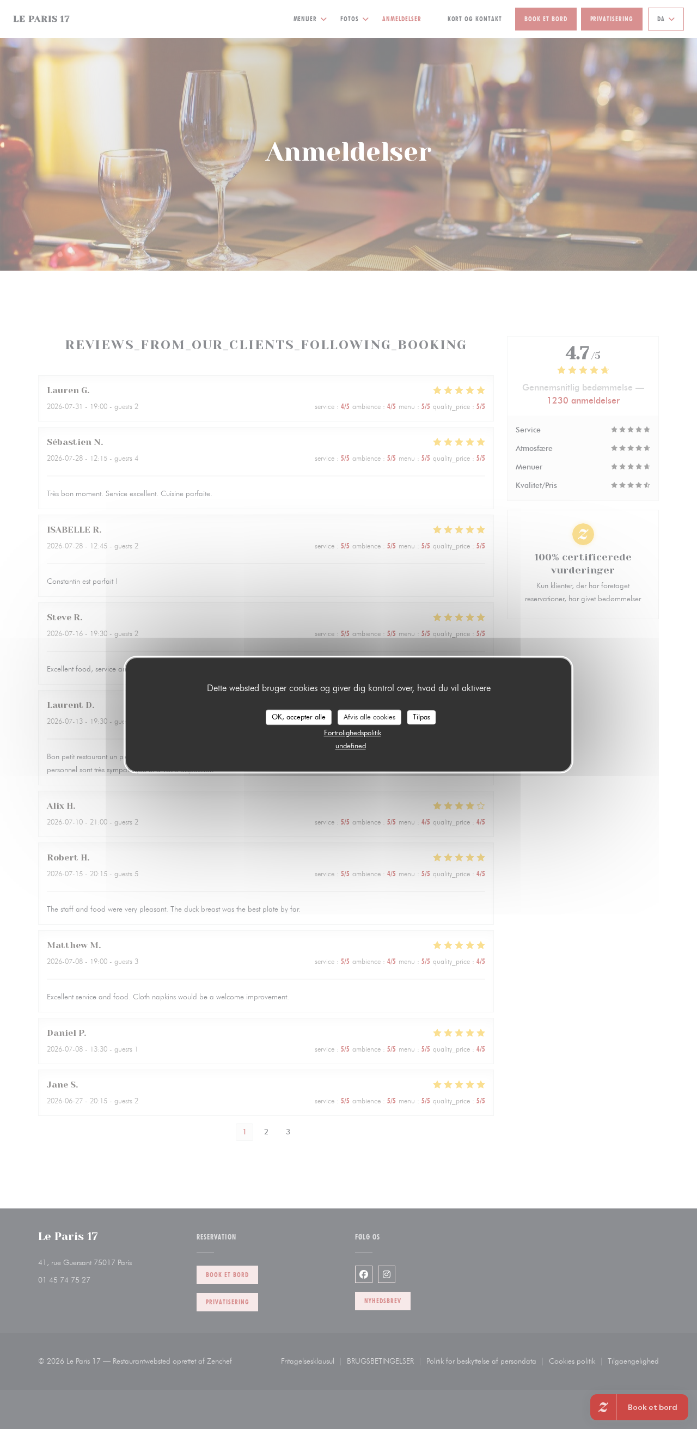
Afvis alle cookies (369, 716)
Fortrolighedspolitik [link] (352, 732)
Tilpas (421, 716)
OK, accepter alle (299, 716)
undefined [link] (350, 745)
